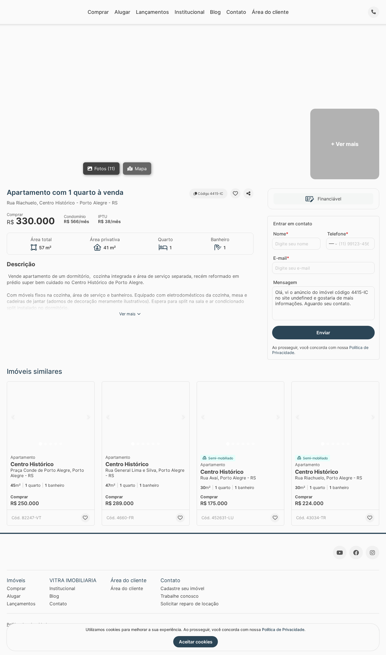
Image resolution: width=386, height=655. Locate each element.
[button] (50, 416)
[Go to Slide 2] (45, 443)
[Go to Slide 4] (55, 443)
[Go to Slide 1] (40, 444)
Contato (236, 12)
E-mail (281, 258)
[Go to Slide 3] (50, 443)
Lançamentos (152, 12)
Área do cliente (270, 12)
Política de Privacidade (283, 629)
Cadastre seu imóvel (182, 588)
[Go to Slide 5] (60, 443)
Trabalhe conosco (180, 596)
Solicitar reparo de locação (190, 603)
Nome (280, 234)
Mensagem (285, 282)
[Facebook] (356, 552)
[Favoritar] (235, 193)
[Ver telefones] (373, 12)
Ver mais (127, 313)
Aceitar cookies (195, 642)
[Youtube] (339, 552)
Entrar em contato (292, 223)
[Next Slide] (88, 416)
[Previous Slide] (13, 416)
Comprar (98, 12)
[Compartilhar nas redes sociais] (248, 193)
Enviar (323, 332)
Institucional (189, 12)
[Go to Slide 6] (158, 443)
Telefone (337, 234)
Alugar (122, 12)
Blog (215, 12)
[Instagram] (372, 552)
